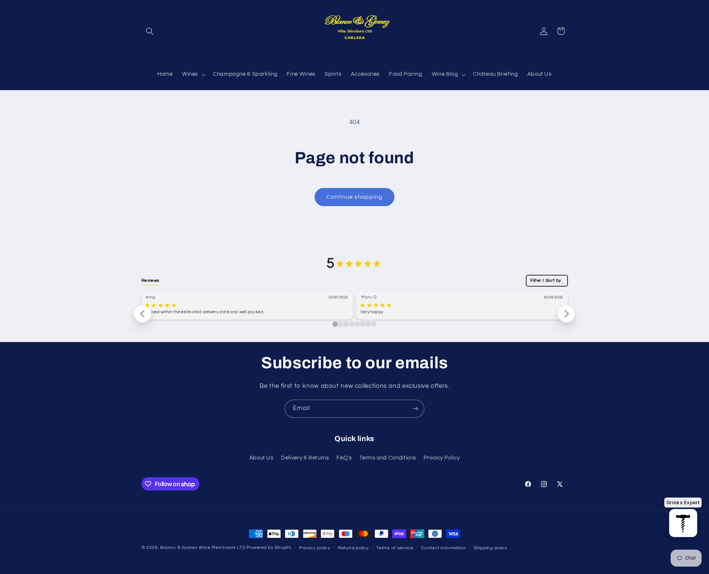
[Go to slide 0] (335, 324)
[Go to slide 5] (363, 324)
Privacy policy (314, 548)
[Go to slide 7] (374, 324)
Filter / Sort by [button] (545, 281)
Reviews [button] (150, 280)
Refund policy (353, 548)
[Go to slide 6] (368, 324)
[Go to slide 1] (340, 324)
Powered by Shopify (269, 548)
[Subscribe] (415, 409)
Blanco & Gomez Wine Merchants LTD (202, 548)
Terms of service (395, 548)
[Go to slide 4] (357, 324)
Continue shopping (354, 197)
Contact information (443, 548)
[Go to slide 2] (346, 324)
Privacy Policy (442, 458)
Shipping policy (490, 548)
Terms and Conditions (387, 458)
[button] (149, 31)
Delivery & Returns (305, 458)
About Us (261, 458)
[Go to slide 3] (351, 324)
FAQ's (344, 458)
